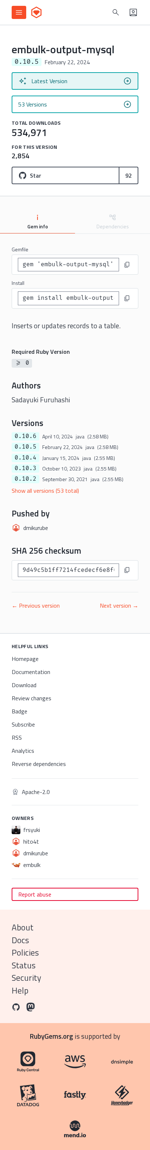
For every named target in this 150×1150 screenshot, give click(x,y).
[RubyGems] (36, 12)
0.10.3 (25, 468)
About (22, 927)
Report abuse (34, 894)
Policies (25, 952)
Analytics (23, 750)
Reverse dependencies (39, 763)
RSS (17, 737)
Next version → (119, 605)
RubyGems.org (51, 1036)
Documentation (31, 671)
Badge (19, 711)
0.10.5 (25, 446)
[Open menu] (19, 12)
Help (20, 990)
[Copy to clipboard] (127, 265)
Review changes (31, 698)
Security (26, 977)
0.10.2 (25, 479)
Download (24, 685)
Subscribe (23, 724)
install (18, 283)
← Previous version (36, 605)
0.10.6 (25, 436)
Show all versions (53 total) (45, 490)
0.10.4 (25, 457)
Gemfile (20, 249)
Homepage (25, 658)
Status (24, 965)
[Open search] (115, 12)
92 (128, 175)
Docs (20, 940)
